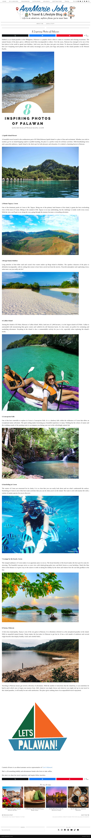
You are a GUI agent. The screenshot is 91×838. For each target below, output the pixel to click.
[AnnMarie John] (45, 10)
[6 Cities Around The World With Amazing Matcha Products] (34, 797)
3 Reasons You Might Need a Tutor (13, 816)
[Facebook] (84, 1)
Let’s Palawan (47, 767)
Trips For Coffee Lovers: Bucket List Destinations (78, 809)
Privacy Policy (86, 836)
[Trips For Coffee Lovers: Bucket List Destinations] (78, 797)
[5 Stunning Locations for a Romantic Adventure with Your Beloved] (12, 797)
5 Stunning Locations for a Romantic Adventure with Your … (13, 809)
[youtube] (71, 830)
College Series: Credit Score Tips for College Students (70, 816)
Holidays (46, 1)
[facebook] (65, 830)
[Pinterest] (78, 1)
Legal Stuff (50, 23)
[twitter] (58, 830)
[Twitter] (74, 1)
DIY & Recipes (13, 1)
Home (4, 1)
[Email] (86, 1)
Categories (36, 1)
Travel (67, 1)
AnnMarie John (9, 836)
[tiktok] (75, 830)
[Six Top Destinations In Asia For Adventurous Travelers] (56, 797)
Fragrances (25, 1)
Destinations (57, 1)
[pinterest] (68, 830)
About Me (40, 23)
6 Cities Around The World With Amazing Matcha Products (35, 809)
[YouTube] (80, 1)
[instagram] (61, 830)
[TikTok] (82, 1)
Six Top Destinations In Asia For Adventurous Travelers (56, 809)
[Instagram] (76, 1)
